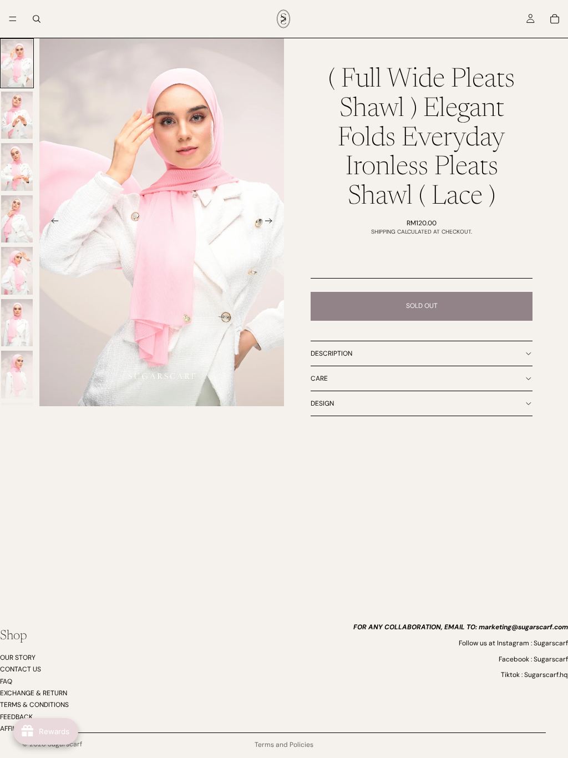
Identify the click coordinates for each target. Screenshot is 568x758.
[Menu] (13, 19)
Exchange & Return (33, 693)
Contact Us (20, 669)
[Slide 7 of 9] (17, 374)
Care (319, 378)
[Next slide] (272, 222)
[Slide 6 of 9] (17, 323)
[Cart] (554, 19)
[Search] (36, 19)
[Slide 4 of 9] (17, 219)
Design (322, 403)
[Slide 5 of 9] (17, 271)
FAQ (6, 680)
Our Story (18, 657)
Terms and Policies (284, 744)
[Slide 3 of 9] (17, 167)
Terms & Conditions (34, 704)
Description (331, 353)
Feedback (16, 716)
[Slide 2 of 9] (17, 115)
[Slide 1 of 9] (17, 63)
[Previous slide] (51, 222)
